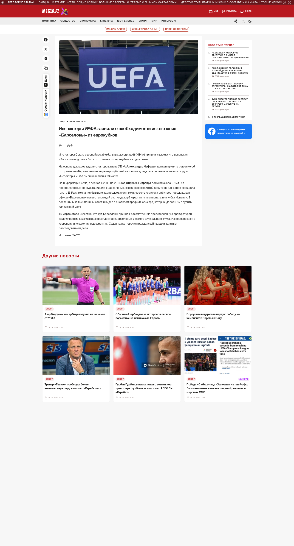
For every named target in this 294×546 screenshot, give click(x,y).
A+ (70, 145)
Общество (68, 21)
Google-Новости (45, 100)
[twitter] (45, 49)
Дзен (45, 78)
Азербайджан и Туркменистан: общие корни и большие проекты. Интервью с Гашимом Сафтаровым (93, 2)
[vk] (45, 58)
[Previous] (284, 2)
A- (60, 145)
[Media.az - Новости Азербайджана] (55, 11)
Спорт (143, 21)
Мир (154, 21)
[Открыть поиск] (243, 21)
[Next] (289, 2)
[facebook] (45, 39)
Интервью (168, 21)
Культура (106, 21)
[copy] (45, 68)
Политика (49, 21)
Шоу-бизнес (126, 21)
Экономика (88, 21)
